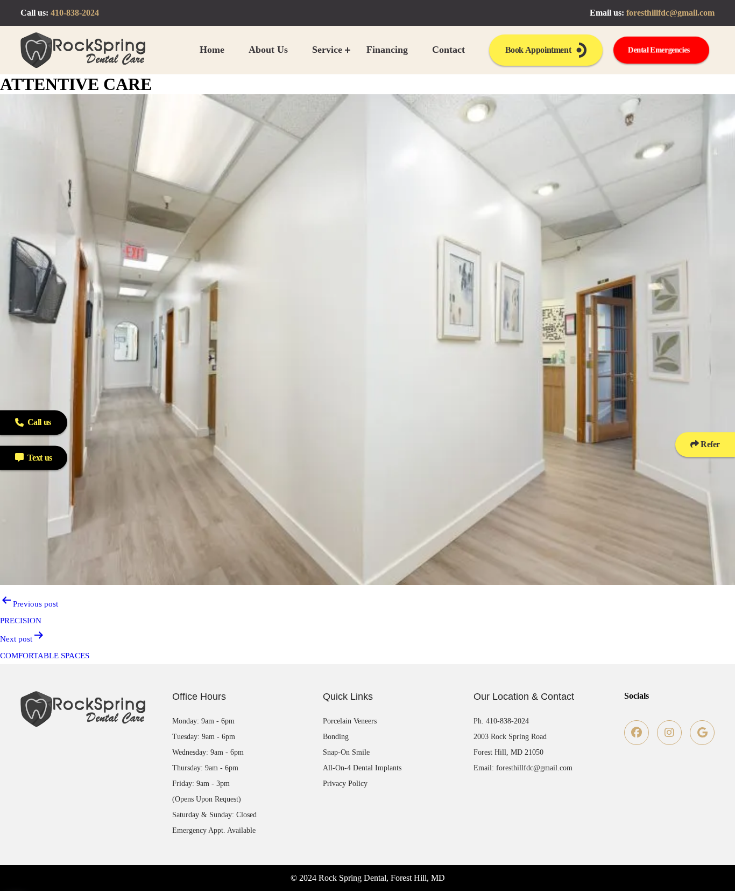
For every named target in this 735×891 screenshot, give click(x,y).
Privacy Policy (345, 783)
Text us (39, 457)
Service (327, 49)
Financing (387, 49)
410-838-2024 (75, 12)
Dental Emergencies (658, 49)
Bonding (336, 737)
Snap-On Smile (346, 752)
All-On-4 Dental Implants (362, 768)
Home (212, 49)
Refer (709, 444)
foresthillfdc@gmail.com (670, 12)
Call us (39, 422)
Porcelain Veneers (350, 721)
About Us (268, 49)
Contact (448, 49)
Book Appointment (538, 49)
